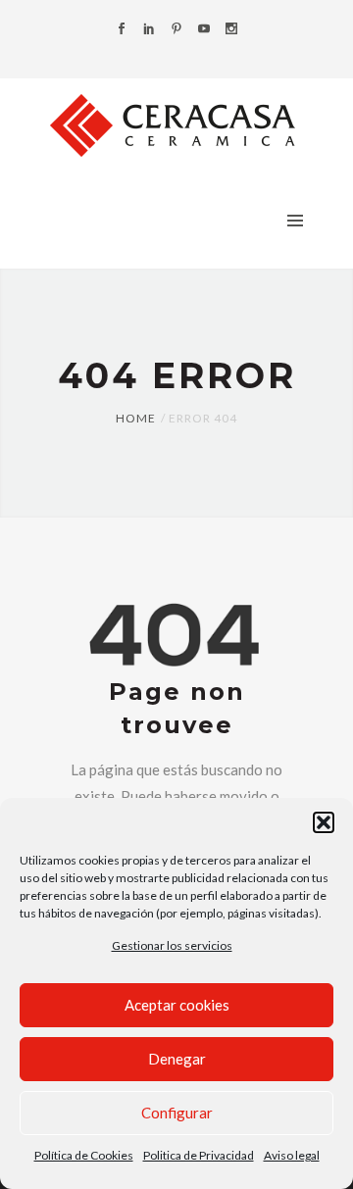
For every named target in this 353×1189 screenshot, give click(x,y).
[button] (323, 822)
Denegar (177, 1058)
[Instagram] (231, 30)
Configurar (177, 1112)
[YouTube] (204, 30)
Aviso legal (292, 1155)
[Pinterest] (176, 30)
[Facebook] (121, 30)
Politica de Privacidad (198, 1155)
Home (136, 418)
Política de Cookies (83, 1155)
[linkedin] (149, 30)
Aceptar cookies (177, 1005)
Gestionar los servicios (172, 945)
